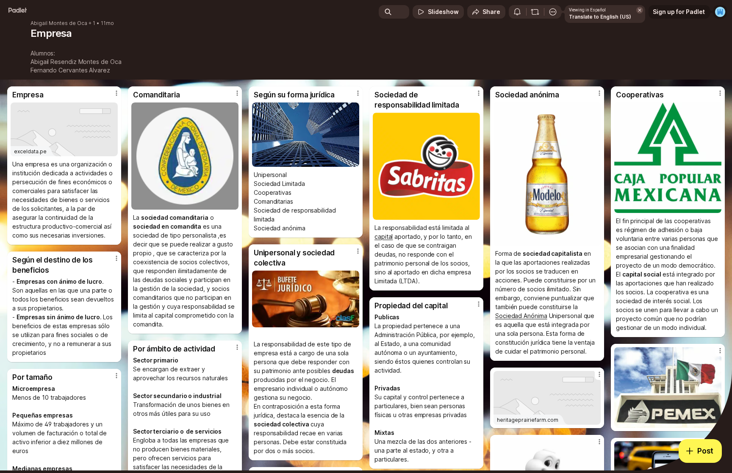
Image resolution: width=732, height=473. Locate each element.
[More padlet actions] (552, 12)
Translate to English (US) (600, 17)
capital (383, 236)
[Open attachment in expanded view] (184, 156)
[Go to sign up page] (720, 12)
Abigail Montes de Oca (58, 23)
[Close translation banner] (639, 10)
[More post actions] (116, 93)
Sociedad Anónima (521, 315)
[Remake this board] (535, 12)
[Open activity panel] (517, 12)
